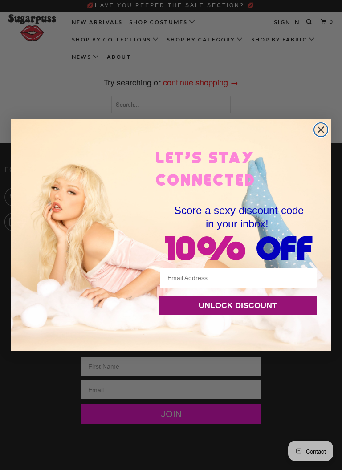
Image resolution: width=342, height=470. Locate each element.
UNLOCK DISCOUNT (238, 305)
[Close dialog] (321, 130)
